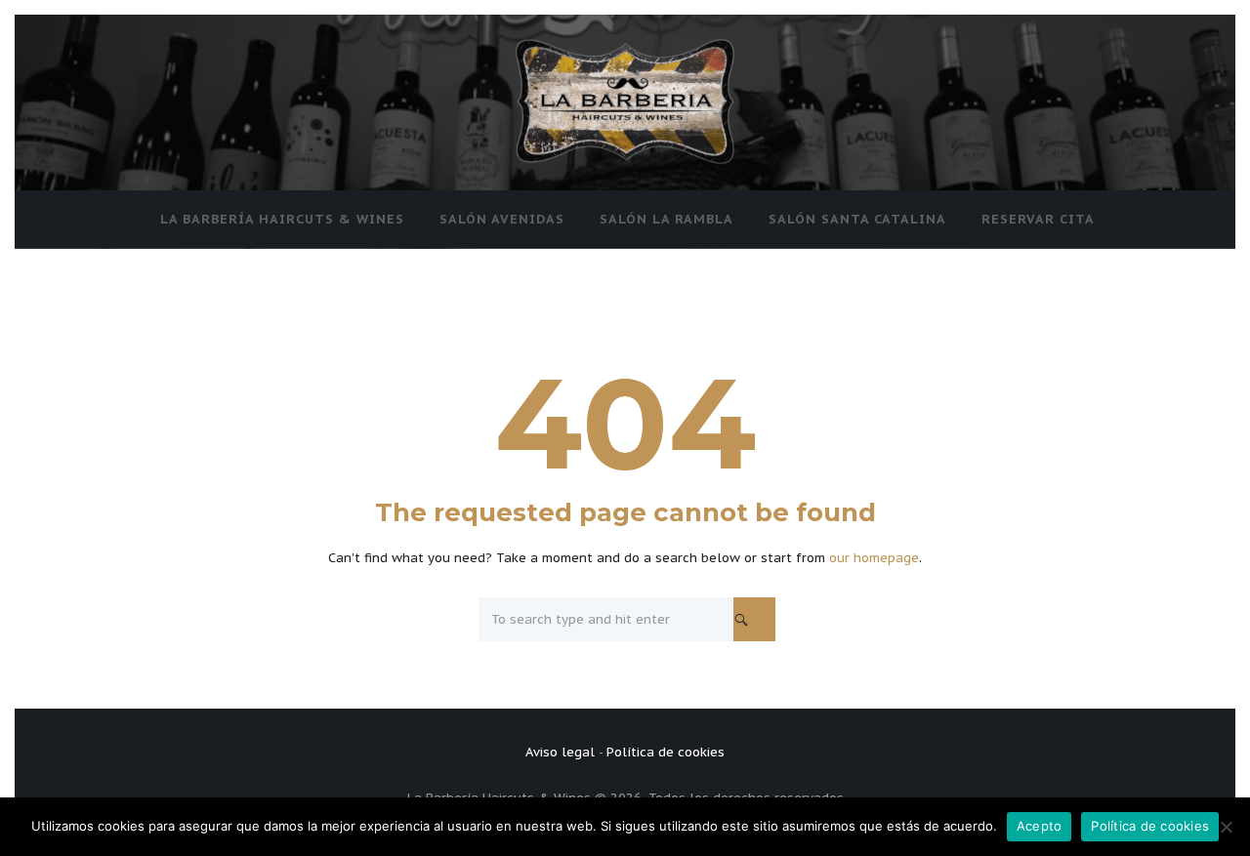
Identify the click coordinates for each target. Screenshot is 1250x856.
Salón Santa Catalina (857, 219)
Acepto (1039, 826)
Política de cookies (665, 752)
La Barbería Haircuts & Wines (282, 219)
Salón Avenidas (501, 219)
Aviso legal (560, 752)
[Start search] (753, 619)
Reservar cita (1038, 219)
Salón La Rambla (666, 219)
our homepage (874, 558)
